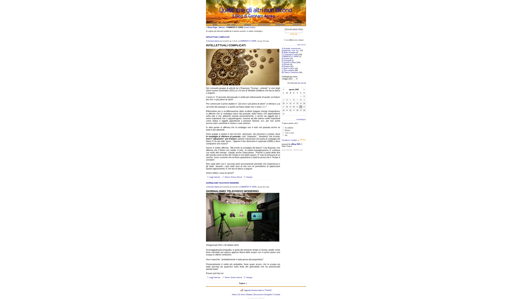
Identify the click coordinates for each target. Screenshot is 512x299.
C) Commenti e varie (290, 54)
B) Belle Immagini (288, 52)
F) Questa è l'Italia (289, 62)
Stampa (249, 177)
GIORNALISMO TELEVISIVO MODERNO (222, 183)
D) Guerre (285, 58)
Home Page (212, 27)
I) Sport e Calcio (288, 68)
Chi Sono (241, 295)
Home (234, 295)
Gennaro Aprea (213, 41)
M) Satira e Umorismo (290, 72)
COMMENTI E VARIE (247, 41)
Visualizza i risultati (289, 140)
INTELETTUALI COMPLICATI (218, 37)
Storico (222, 27)
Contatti (277, 295)
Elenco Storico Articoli (233, 177)
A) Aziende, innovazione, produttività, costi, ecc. (291, 49)
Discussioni (258, 295)
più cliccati (302, 83)
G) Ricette (286, 64)
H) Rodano (286, 66)
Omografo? (268, 295)
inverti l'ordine (249, 27)
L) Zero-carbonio (288, 70)
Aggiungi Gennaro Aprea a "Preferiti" (258, 290)
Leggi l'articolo (214, 177)
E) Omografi (286, 60)
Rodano (249, 295)
